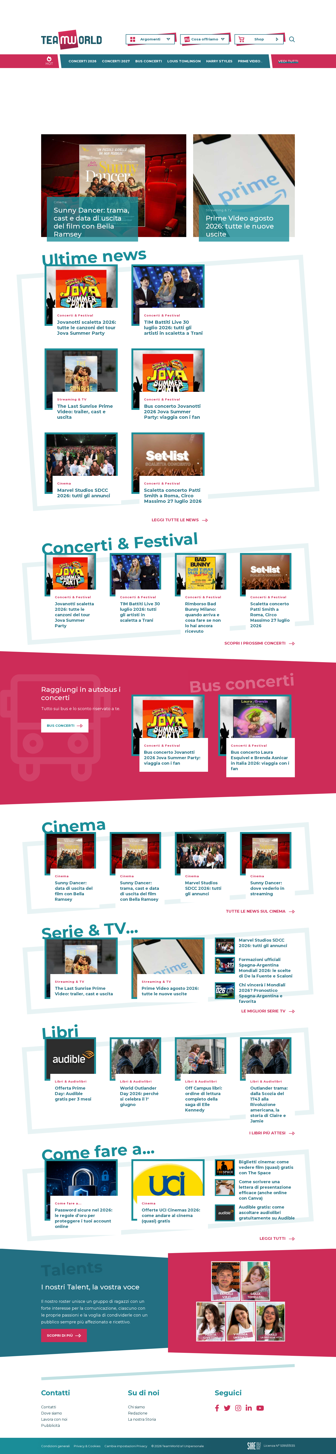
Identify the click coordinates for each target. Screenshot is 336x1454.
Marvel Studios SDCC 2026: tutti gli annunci (83, 492)
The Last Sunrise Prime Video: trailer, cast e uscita (85, 411)
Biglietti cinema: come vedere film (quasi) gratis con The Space (266, 1167)
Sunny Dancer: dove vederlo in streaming (267, 888)
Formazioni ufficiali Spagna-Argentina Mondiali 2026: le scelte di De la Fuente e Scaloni (266, 968)
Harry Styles (219, 61)
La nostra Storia (142, 1419)
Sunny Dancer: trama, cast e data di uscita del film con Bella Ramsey (91, 222)
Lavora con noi (54, 1419)
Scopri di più (60, 1335)
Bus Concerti (61, 725)
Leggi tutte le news (175, 520)
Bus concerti (148, 61)
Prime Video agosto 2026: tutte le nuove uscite (240, 226)
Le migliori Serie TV (263, 1011)
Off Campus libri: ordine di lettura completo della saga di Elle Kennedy (203, 1099)
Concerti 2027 (116, 61)
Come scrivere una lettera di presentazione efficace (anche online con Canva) (265, 1190)
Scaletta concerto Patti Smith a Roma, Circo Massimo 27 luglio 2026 (173, 495)
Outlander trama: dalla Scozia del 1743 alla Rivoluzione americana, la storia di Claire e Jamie (269, 1105)
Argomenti (150, 39)
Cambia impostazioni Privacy (125, 1446)
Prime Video (249, 61)
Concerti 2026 (82, 61)
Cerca (291, 39)
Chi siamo (136, 1407)
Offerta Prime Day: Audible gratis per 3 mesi (73, 1094)
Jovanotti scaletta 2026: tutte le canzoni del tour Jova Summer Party (86, 327)
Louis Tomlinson (184, 61)
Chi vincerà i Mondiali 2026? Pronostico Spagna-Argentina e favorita (262, 993)
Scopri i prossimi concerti (254, 643)
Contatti (48, 1407)
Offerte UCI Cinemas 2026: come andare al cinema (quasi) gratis (171, 1216)
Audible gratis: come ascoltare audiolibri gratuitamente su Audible (267, 1213)
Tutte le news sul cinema (255, 911)
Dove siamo (51, 1413)
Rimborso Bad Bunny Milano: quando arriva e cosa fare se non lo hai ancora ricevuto (203, 617)
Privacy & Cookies (87, 1446)
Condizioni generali (55, 1446)
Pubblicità (50, 1425)
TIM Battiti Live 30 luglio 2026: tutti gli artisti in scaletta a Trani (173, 327)
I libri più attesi (267, 1133)
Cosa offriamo (204, 39)
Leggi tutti (272, 1238)
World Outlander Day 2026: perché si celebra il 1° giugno (139, 1096)
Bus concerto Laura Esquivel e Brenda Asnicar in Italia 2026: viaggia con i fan (260, 760)
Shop (259, 39)
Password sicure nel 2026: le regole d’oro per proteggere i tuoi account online (83, 1218)
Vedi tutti (288, 61)
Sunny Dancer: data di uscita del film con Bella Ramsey (74, 891)
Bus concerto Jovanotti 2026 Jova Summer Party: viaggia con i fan (172, 411)
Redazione (137, 1413)
